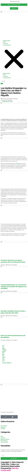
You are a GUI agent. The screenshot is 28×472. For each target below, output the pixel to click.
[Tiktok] (12, 417)
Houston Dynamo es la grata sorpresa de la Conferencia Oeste (13, 261)
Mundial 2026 (6, 40)
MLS (4, 42)
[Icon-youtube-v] (16, 417)
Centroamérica (7, 45)
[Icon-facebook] (2, 417)
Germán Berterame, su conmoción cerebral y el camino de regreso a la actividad (14, 286)
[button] (14, 59)
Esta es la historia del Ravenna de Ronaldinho (13, 336)
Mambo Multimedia (9, 469)
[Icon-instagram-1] (9, 417)
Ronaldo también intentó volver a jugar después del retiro (13, 312)
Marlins (19, 163)
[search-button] (2, 83)
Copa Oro (5, 43)
